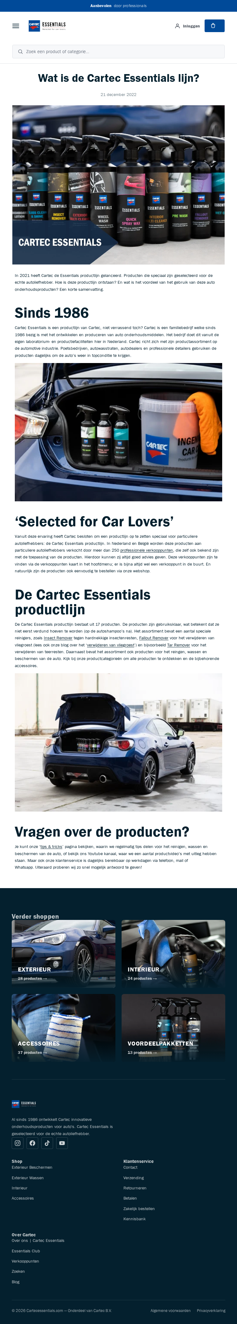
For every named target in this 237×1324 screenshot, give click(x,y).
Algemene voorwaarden (171, 1310)
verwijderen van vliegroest (110, 644)
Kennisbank (134, 1218)
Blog (15, 1281)
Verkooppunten (25, 1261)
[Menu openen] (15, 26)
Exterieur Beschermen (32, 1167)
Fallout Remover (153, 637)
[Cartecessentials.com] (47, 26)
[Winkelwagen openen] (215, 25)
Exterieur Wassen (28, 1177)
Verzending (133, 1177)
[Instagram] (17, 1143)
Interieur (19, 1187)
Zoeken (18, 1271)
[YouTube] (62, 1143)
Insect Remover (58, 637)
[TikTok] (47, 1143)
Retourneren (135, 1187)
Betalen (130, 1198)
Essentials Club (26, 1250)
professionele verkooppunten (146, 550)
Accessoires (23, 1198)
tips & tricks (51, 846)
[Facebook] (32, 1143)
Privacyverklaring (211, 1310)
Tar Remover (178, 644)
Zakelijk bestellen (139, 1208)
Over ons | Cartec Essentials (38, 1240)
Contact (130, 1167)
